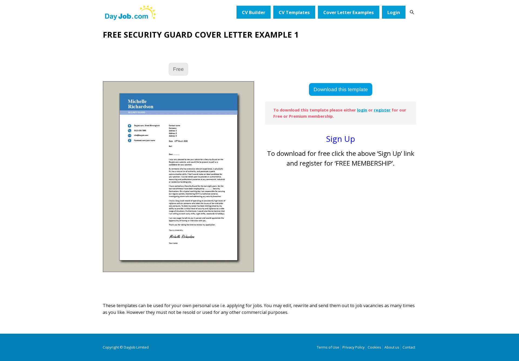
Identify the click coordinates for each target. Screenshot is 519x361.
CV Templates (294, 12)
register (382, 110)
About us (391, 347)
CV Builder (253, 12)
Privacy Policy (353, 347)
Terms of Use (328, 347)
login (362, 110)
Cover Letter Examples (348, 12)
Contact (408, 347)
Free (178, 69)
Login (393, 12)
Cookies (374, 347)
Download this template (341, 89)
